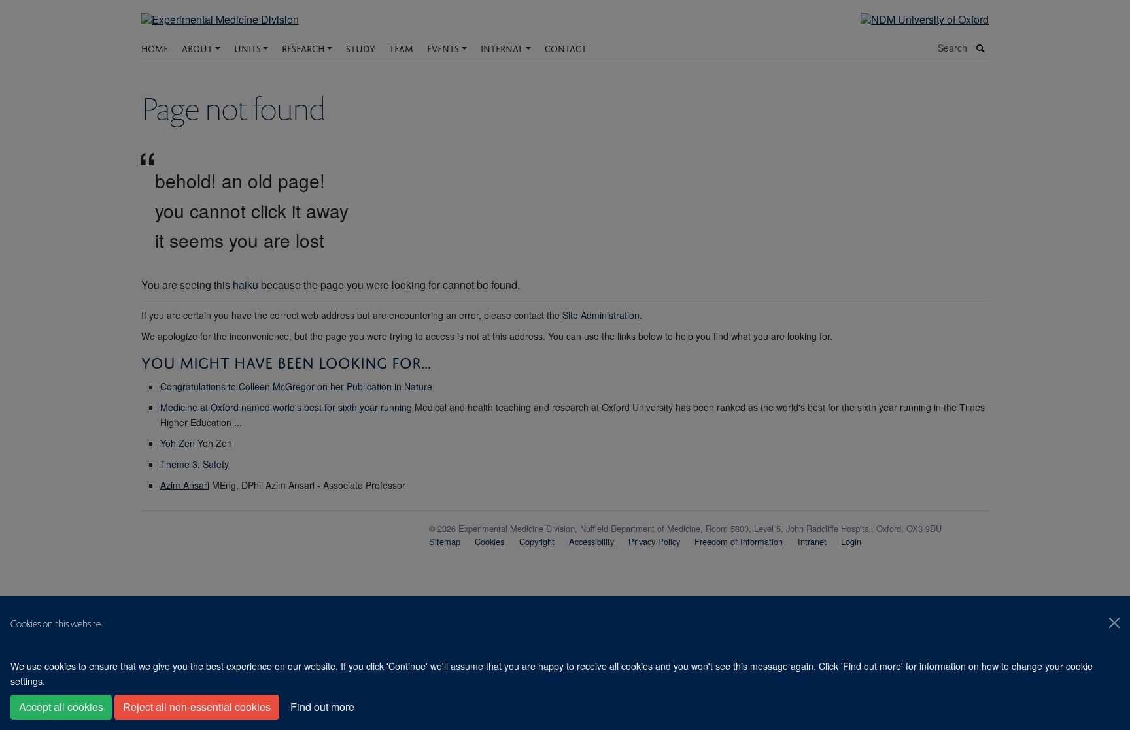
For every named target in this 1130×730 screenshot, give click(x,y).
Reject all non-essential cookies (197, 706)
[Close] (1114, 622)
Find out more (322, 706)
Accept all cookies (61, 706)
